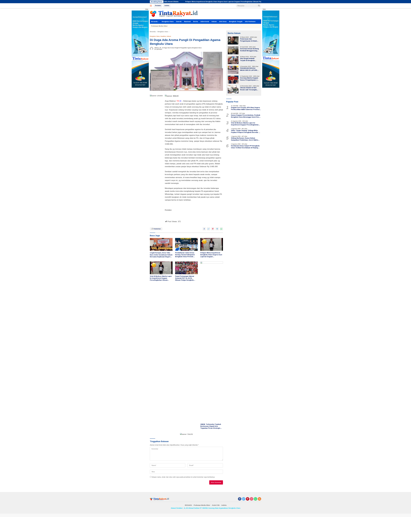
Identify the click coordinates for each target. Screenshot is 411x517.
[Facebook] (239, 499)
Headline (163, 36)
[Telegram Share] (217, 228)
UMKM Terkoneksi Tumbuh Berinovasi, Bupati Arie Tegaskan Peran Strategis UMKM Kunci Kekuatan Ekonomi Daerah (210, 426)
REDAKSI (188, 505)
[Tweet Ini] (208, 228)
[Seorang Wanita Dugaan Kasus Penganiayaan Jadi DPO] (233, 80)
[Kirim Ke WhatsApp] (221, 228)
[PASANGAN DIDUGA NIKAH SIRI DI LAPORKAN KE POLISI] (233, 70)
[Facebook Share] (204, 228)
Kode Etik (216, 505)
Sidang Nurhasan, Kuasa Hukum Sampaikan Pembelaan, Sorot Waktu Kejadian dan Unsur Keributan (244, 139)
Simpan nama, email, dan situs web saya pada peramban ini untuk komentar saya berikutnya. (183, 477)
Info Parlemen (250, 21)
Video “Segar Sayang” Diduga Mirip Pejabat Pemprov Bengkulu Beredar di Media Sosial (245, 131)
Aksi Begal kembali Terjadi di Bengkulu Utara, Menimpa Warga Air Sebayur (249, 59)
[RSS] (259, 499)
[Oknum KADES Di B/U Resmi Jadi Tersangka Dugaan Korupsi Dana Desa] (233, 89)
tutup (146, 9)
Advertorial (204, 21)
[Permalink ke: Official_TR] (151, 48)
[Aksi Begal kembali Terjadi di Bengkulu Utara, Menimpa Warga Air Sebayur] (233, 60)
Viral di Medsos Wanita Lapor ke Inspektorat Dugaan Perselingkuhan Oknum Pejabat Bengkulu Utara (161, 278)
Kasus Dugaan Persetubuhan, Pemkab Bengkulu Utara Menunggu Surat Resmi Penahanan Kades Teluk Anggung (246, 116)
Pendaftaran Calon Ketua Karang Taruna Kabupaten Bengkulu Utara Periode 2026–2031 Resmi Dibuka (185, 255)
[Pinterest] (247, 499)
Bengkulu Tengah (235, 21)
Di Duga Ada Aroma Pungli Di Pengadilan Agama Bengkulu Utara (182, 48)
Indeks (167, 5)
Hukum (214, 21)
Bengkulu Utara (167, 21)
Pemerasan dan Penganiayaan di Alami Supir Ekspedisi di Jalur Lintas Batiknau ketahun (249, 40)
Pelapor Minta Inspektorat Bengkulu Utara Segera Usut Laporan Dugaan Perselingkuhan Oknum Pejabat (187, 1)
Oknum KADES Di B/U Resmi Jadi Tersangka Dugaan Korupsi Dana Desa (248, 89)
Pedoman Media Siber (159, 26)
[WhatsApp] (255, 499)
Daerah (179, 21)
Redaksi (158, 5)
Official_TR (157, 48)
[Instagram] (251, 499)
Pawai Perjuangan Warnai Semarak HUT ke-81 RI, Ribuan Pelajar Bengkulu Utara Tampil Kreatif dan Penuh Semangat (184, 278)
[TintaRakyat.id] (174, 13)
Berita (195, 21)
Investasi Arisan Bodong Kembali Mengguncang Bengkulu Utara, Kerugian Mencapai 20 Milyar (249, 50)
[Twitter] (243, 499)
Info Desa (222, 21)
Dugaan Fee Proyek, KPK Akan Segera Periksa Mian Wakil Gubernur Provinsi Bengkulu (245, 108)
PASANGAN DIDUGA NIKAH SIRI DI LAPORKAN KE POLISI (249, 69)
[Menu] (151, 6)
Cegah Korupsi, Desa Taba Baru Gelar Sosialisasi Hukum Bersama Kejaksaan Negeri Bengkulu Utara (161, 255)
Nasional (187, 21)
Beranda (154, 21)
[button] (259, 5)
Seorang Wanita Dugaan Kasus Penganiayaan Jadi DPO (249, 79)
